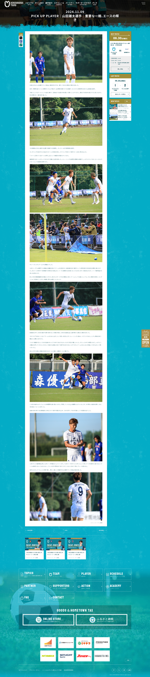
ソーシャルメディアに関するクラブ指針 (52, 670)
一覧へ (126, 101)
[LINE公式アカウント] (129, 670)
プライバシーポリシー (35, 670)
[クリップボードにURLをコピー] (21, 44)
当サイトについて (23, 670)
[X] (119, 670)
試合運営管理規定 (68, 670)
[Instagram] (124, 670)
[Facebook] (114, 670)
